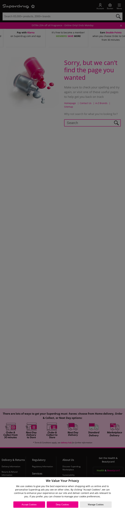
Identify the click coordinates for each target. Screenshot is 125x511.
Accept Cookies (29, 504)
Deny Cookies (62, 504)
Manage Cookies (96, 504)
